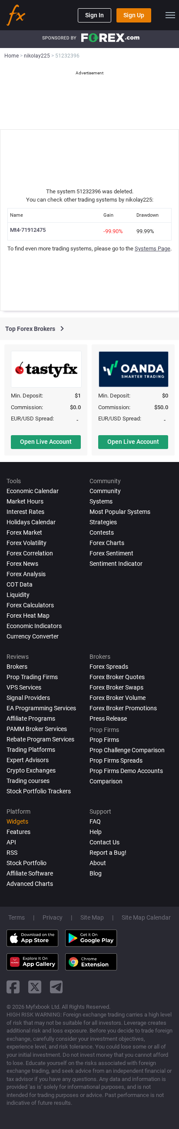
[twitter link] (34, 986)
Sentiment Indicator (116, 563)
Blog (96, 873)
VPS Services (24, 687)
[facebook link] (13, 986)
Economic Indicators (34, 625)
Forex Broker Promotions (123, 708)
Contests (102, 532)
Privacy (53, 917)
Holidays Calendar (31, 522)
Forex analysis (26, 574)
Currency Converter (33, 636)
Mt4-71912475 (28, 230)
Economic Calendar (33, 491)
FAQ (95, 821)
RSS (12, 852)
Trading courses (28, 780)
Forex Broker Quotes (117, 677)
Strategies (103, 522)
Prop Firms (104, 739)
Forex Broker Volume (118, 697)
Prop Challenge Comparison (127, 750)
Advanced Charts (30, 883)
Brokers (17, 666)
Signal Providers (28, 697)
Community (105, 491)
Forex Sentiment (111, 553)
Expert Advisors (28, 760)
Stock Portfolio (26, 863)
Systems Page (152, 248)
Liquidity (18, 594)
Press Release (108, 718)
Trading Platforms (31, 749)
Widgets (17, 821)
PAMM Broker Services (37, 728)
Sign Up (133, 15)
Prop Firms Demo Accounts (126, 770)
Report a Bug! (108, 852)
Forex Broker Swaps (116, 687)
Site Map (92, 917)
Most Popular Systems (120, 511)
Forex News (22, 563)
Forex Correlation (30, 553)
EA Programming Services (41, 708)
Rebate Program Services (40, 739)
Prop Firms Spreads (116, 760)
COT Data (20, 584)
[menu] (170, 15)
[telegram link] (56, 986)
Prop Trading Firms (32, 677)
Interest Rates (25, 511)
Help (96, 831)
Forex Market (24, 532)
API (11, 842)
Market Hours (25, 501)
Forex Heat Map (28, 615)
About (98, 863)
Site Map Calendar (146, 917)
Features (18, 831)
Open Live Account (46, 441)
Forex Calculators (30, 605)
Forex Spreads (109, 666)
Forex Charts (107, 542)
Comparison (106, 781)
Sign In (94, 15)
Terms (16, 917)
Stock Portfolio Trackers (39, 791)
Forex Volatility (26, 542)
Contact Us (104, 842)
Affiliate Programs (31, 718)
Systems (101, 501)
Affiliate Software (30, 873)
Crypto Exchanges (31, 770)
